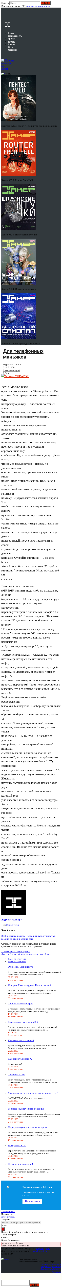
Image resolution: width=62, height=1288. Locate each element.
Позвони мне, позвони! (20, 1164)
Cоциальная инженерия (20, 1003)
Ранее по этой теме (17, 961)
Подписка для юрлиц (51, 1266)
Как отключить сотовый (21, 1040)
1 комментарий (11, 370)
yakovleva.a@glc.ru (41, 1251)
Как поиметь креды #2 (20, 1058)
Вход (58, 4)
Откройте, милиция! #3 (20, 966)
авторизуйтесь (8, 1217)
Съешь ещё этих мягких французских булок (25, 954)
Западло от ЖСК (17, 1145)
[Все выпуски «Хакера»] (1, 55)
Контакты (56, 1272)
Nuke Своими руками (15, 951)
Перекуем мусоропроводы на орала (27, 1127)
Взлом (9, 925)
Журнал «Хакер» (12, 364)
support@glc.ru (43, 1248)
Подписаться (32, 1201)
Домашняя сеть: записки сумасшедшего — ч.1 (33, 1093)
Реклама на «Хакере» (51, 1269)
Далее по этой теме (17, 959)
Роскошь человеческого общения (26, 1108)
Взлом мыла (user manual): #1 (24, 1022)
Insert (34, 1285)
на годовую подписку (38, 6)
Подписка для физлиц (51, 1264)
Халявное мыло (16, 1074)
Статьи (15, 925)
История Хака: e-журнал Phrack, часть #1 (30, 985)
